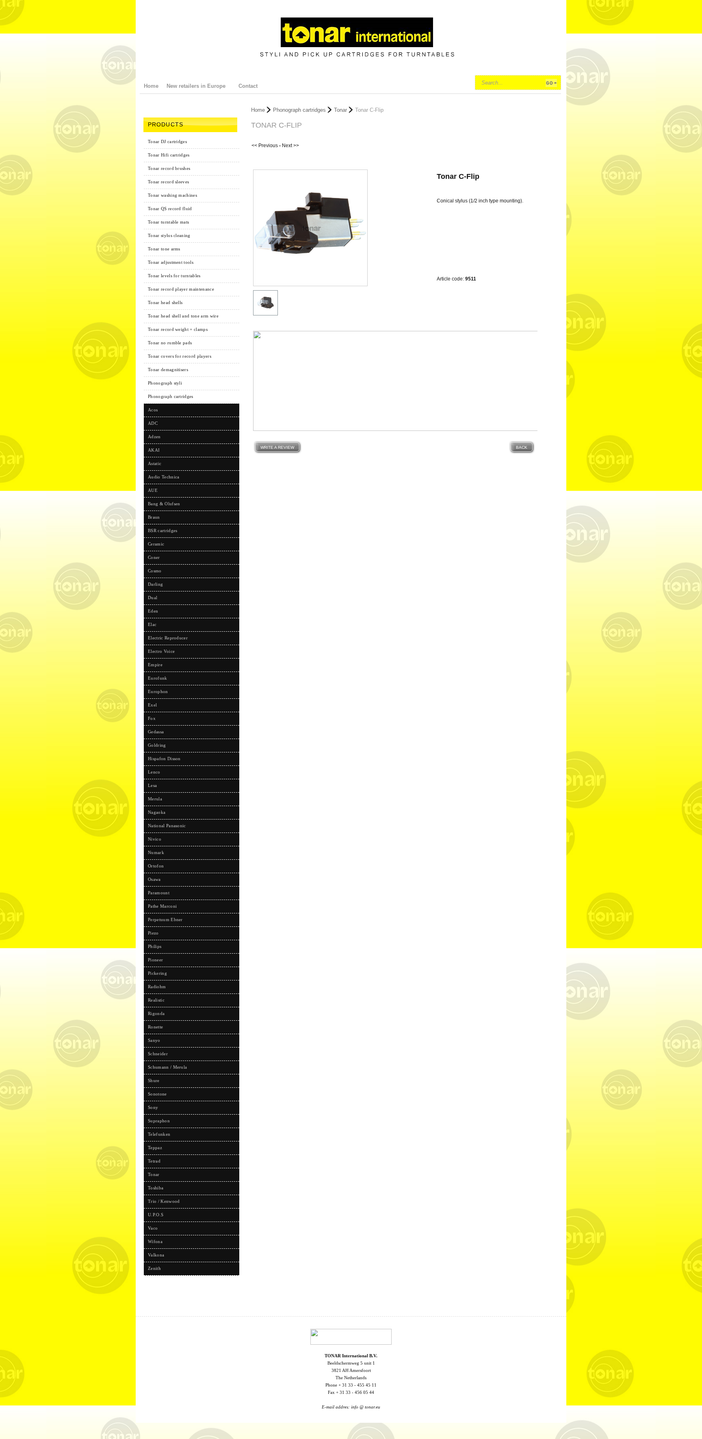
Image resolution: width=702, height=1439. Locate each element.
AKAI (154, 450)
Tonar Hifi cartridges (169, 154)
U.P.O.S (155, 1214)
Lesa (152, 785)
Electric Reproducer (168, 637)
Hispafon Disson (164, 758)
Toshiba (155, 1187)
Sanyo (154, 1040)
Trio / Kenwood (164, 1201)
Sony (153, 1107)
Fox (152, 718)
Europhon (158, 691)
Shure (154, 1080)
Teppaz (155, 1147)
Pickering (157, 973)
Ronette (155, 1026)
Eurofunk (157, 678)
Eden (153, 611)
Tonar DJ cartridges (167, 141)
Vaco (153, 1228)
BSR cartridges (162, 530)
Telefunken (159, 1134)
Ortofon (156, 865)
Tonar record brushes (169, 168)
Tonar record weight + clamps (178, 329)
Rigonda (156, 1013)
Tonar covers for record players (179, 356)
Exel (152, 704)
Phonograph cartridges (170, 396)
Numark (156, 852)
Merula (155, 798)
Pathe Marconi (162, 906)
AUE (153, 490)
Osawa (154, 879)
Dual (152, 597)
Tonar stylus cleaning (169, 235)
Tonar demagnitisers (168, 369)
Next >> (290, 145)
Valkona (156, 1254)
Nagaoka (156, 812)
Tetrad (154, 1161)
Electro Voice (161, 651)
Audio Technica (163, 476)
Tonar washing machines (172, 195)
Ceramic (156, 543)
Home (258, 110)
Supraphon (159, 1120)
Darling (155, 584)
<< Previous (264, 145)
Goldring (157, 745)
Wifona (155, 1241)
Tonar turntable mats (168, 222)
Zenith (154, 1268)
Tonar (340, 110)
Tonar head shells (165, 302)
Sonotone (157, 1093)
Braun (154, 517)
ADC (153, 423)
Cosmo (155, 570)
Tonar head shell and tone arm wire (183, 315)
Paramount (158, 892)
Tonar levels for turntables (174, 275)
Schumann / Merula (167, 1067)
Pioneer (155, 959)
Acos (153, 409)
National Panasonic (167, 825)
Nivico (154, 839)
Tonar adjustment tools (170, 262)
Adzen (154, 436)
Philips (154, 946)
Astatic (154, 463)
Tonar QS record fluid (170, 208)
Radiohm (157, 986)
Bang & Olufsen (164, 503)
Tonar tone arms (164, 248)
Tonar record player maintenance (181, 289)
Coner (154, 557)
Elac (152, 624)
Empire (155, 664)
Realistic (156, 1000)
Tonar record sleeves (168, 181)
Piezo (153, 932)
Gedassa (156, 731)
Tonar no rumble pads (170, 342)
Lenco (154, 771)
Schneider (158, 1053)
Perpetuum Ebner (165, 919)
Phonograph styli (165, 382)
